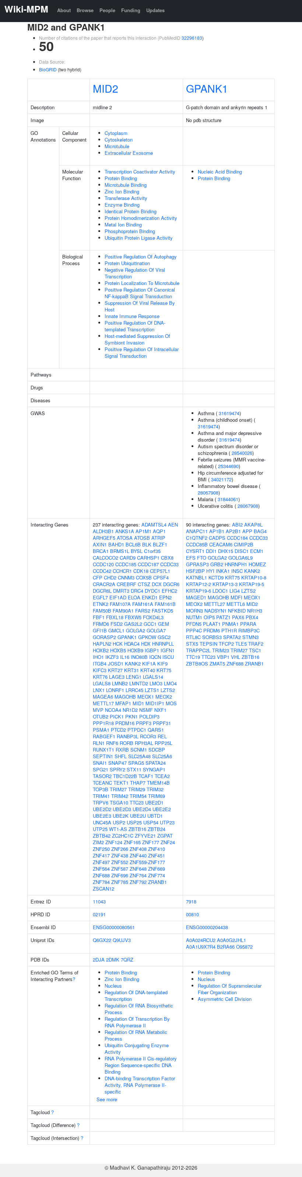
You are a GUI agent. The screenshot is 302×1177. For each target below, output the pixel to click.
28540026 (242, 452)
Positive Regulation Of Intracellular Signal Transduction (142, 352)
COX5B (144, 577)
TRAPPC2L (198, 650)
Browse (85, 10)
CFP (97, 577)
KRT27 (115, 670)
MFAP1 (123, 703)
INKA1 (223, 570)
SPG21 (100, 769)
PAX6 (238, 617)
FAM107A (120, 603)
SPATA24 (155, 762)
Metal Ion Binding (123, 224)
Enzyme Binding (122, 204)
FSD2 (116, 623)
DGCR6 (171, 584)
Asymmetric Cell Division (225, 998)
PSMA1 (101, 729)
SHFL (121, 756)
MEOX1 (145, 696)
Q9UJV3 (122, 940)
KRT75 (164, 670)
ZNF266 (119, 848)
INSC (237, 570)
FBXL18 (114, 617)
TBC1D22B (125, 776)
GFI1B (100, 630)
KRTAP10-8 (253, 577)
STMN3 (250, 637)
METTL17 (103, 703)
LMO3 (156, 683)
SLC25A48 (139, 756)
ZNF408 (138, 848)
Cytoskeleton (119, 139)
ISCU (168, 656)
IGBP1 (152, 650)
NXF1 (160, 709)
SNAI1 (100, 762)
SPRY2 (117, 769)
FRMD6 (101, 623)
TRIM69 (156, 795)
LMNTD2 (138, 683)
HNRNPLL (163, 643)
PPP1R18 (103, 723)
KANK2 (133, 663)
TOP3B (100, 789)
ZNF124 (113, 842)
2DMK (112, 959)
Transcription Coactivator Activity (140, 171)
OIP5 (209, 617)
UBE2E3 (102, 815)
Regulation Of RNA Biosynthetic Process (139, 1009)
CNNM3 (126, 577)
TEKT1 (121, 782)
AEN (173, 524)
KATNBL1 (196, 577)
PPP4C (194, 630)
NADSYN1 (215, 610)
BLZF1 (160, 544)
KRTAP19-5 (251, 584)
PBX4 (252, 617)
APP (247, 531)
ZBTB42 (101, 835)
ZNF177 (150, 842)
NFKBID (237, 610)
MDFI (236, 597)
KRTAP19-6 (198, 590)
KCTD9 (216, 577)
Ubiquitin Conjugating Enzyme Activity (137, 1048)
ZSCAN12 (103, 888)
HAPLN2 (102, 643)
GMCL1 (116, 630)
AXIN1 (100, 544)
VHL (235, 656)
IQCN (155, 656)
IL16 (124, 656)
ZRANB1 (157, 881)
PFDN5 (193, 623)
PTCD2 (118, 729)
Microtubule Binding (126, 184)
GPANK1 (207, 88)
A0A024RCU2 (200, 940)
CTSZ (144, 584)
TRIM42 (119, 795)
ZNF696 (119, 875)
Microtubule (117, 146)
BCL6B (133, 544)
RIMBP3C (249, 630)
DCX (157, 584)
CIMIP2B (243, 544)
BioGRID (48, 69)
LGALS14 (153, 676)
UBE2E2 (161, 809)
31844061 (228, 499)
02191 (99, 914)
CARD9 (128, 557)
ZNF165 (132, 842)
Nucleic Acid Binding (220, 171)
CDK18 (140, 570)
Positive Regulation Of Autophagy (141, 256)
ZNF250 (101, 848)
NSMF (146, 709)
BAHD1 (116, 544)
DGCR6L (102, 590)
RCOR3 (148, 736)
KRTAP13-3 (225, 584)
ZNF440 (138, 855)
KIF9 (162, 663)
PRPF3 (143, 723)
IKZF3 (112, 656)
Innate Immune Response (132, 316)
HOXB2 (101, 650)
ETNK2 (100, 603)
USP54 (150, 822)
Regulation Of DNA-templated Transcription (136, 995)
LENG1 (133, 676)
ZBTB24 (156, 828)
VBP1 (223, 656)
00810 (192, 914)
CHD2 (110, 577)
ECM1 (256, 551)
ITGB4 (99, 663)
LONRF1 (115, 689)
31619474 (229, 413)
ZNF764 (138, 875)
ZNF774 (156, 875)
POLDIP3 (149, 716)
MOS (171, 703)
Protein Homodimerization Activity (141, 217)
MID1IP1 (154, 703)
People (107, 10)
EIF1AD (117, 597)
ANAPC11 (197, 531)
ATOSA (125, 537)
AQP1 (159, 531)
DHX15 (225, 551)
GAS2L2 (133, 623)
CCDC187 (148, 564)
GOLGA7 (156, 630)
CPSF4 (161, 577)
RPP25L (163, 742)
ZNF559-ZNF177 (147, 862)
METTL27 (214, 603)
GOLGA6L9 (240, 557)
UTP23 (167, 822)
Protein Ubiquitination (127, 263)
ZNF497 (101, 862)
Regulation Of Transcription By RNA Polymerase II (137, 1022)
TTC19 (193, 656)
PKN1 (131, 716)
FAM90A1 (123, 610)
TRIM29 (136, 789)
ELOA (134, 597)
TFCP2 (226, 643)
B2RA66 (226, 946)
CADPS (217, 537)
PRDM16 (124, 723)
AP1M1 (143, 531)
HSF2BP (195, 570)
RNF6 (112, 742)
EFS (191, 557)
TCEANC (102, 782)
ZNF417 (101, 855)
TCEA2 (162, 776)
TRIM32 (155, 789)
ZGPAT (165, 835)
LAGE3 (116, 676)
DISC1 (242, 551)
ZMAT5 (217, 663)
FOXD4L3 (153, 617)
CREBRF (126, 584)
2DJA (99, 959)
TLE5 (241, 643)
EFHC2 (169, 590)
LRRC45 (134, 689)
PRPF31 (162, 723)
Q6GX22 (102, 940)
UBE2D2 (102, 809)
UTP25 (100, 828)
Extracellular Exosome (129, 152)
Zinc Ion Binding (122, 191)
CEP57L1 (160, 570)
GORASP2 (104, 637)
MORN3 (194, 610)
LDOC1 (220, 590)
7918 (191, 901)
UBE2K (121, 815)
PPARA (248, 623)
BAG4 (260, 531)
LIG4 (234, 590)
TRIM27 (118, 789)
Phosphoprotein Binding (130, 231)
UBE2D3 (122, 809)
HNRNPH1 (236, 564)
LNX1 (99, 689)
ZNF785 (119, 881)
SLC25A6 (162, 756)
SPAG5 (136, 762)
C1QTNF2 (196, 537)
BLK (146, 544)
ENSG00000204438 (207, 927)
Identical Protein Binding (131, 211)
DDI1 (211, 551)
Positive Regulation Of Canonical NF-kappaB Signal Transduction (140, 293)
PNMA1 (230, 623)
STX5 (192, 643)
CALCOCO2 (105, 557)
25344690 (228, 466)
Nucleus (113, 985)
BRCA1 (101, 551)
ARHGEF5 (104, 537)
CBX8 (167, 557)
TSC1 (255, 650)
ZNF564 (101, 868)
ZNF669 (156, 868)
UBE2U (138, 815)
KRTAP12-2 (198, 584)
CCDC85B (197, 544)
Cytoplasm (116, 132)
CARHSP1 (148, 557)
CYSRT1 (195, 551)
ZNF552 (119, 862)
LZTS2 (168, 689)
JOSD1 (115, 663)
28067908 (208, 492)
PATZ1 (223, 617)
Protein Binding (121, 178)
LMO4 (170, 683)
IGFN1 (168, 650)
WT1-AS (118, 828)
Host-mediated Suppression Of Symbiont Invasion (137, 339)
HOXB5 (118, 650)
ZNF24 (168, 842)
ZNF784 (101, 881)
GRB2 (216, 564)
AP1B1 (216, 531)
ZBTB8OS (197, 663)
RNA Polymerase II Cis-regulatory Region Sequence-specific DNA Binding (141, 1065)
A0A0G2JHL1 (231, 940)
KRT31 (131, 670)
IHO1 (98, 656)
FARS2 (142, 610)
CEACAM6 (220, 544)
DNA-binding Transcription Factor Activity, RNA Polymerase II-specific (140, 1085)
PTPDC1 (136, 729)
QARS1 (156, 729)
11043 (99, 901)
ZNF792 (138, 881)
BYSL (137, 551)
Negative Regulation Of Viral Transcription (135, 273)
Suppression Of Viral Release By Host (140, 306)
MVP (98, 709)
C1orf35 (152, 551)
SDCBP (156, 749)
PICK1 (117, 716)
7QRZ (127, 959)
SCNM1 (138, 749)
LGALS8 (101, 683)
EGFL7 (100, 597)
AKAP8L (253, 524)
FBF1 (99, 617)
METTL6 (235, 603)
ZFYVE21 (145, 835)
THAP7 (137, 782)
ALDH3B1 (103, 531)
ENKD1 (150, 597)
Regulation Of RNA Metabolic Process (136, 1035)
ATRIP (158, 537)
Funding (130, 10)
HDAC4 (132, 643)
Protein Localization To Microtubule (142, 282)
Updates (155, 10)
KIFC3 (99, 670)
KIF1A (149, 663)
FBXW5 (133, 617)
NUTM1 (194, 617)
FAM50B (102, 610)
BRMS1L (119, 551)
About (64, 10)
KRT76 (100, 676)
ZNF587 (119, 868)
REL (162, 736)
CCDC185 (125, 564)
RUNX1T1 (103, 749)
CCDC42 (102, 570)
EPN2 (165, 597)
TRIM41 (101, 795)
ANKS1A (124, 531)
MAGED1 (196, 597)
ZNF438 (119, 855)
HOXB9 (135, 650)
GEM (163, 623)
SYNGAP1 (154, 769)
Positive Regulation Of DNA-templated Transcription (135, 326)
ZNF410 (156, 848)
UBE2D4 (142, 809)
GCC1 (150, 623)
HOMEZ (257, 564)
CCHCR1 (122, 570)
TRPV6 (100, 802)
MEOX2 (163, 696)
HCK (118, 643)
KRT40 (147, 670)
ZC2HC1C (122, 835)
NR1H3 (254, 610)
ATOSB (142, 537)
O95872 (244, 946)
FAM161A (142, 603)
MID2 (105, 88)
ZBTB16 (137, 828)
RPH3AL (144, 742)
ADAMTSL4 (153, 524)
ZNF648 (138, 868)
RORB (126, 742)
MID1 (138, 703)
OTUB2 (100, 716)
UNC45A (102, 822)
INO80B (139, 656)
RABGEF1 (104, 736)
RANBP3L (127, 736)
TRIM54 (138, 795)
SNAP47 (117, 762)
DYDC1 (152, 590)
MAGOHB (125, 696)
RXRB (122, 749)
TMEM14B (158, 782)
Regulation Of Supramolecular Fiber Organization (229, 989)
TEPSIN (208, 643)
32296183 (192, 38)
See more (106, 1099)
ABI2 (237, 524)
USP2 (119, 822)
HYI (210, 570)
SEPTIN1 (103, 756)
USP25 (134, 822)
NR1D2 (130, 709)
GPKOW (147, 637)
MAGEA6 (103, 696)
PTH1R (229, 630)
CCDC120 (103, 564)
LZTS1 (152, 689)
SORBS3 (212, 637)
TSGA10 (119, 802)
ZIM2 (98, 842)
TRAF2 (255, 643)
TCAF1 (145, 776)
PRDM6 (211, 630)
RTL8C (193, 637)
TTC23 (137, 802)
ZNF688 (101, 875)
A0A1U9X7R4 (200, 946)
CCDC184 (237, 537)
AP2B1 (233, 531)
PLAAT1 (212, 623)
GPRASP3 (197, 564)
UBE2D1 (154, 802)
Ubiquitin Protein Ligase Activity (139, 237)
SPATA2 (232, 637)
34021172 (221, 479)
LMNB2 (120, 683)
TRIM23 (220, 650)
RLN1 (99, 742)
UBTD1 (155, 815)
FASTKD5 (162, 610)
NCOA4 (113, 709)
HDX (146, 643)
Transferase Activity (126, 198)
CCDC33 (169, 564)
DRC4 (137, 590)
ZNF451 (156, 855)
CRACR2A (104, 584)
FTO (201, 557)
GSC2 (164, 637)
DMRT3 (121, 590)
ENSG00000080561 (114, 927)
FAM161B (165, 603)
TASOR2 (102, 776)
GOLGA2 (135, 630)
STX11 (134, 769)
